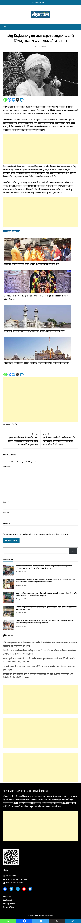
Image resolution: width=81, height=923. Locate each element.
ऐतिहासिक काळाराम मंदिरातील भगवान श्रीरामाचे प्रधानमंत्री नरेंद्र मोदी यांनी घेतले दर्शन (31, 264)
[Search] (73, 551)
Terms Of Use (8, 907)
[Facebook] (9, 100)
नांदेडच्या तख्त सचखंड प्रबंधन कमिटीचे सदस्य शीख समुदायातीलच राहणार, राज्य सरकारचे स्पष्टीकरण (36, 363)
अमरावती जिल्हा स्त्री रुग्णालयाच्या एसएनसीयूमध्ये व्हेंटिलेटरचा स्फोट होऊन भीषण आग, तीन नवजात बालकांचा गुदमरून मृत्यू (46, 608)
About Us (7, 896)
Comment (7, 466)
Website (6, 523)
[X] (17, 100)
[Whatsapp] (5, 100)
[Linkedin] (22, 100)
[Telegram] (13, 100)
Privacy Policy (9, 903)
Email (6, 512)
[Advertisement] (40, 149)
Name (6, 502)
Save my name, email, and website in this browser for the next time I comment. (37, 534)
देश (16, 424)
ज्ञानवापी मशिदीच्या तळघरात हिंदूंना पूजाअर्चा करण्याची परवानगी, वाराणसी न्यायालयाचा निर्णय (34, 331)
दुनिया (13, 424)
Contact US (7, 900)
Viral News (41, 915)
